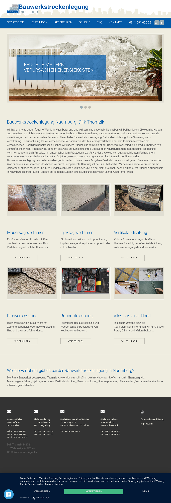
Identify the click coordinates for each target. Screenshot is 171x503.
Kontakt (115, 22)
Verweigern (42, 491)
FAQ (99, 22)
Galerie (84, 22)
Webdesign (17, 448)
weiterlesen (22, 258)
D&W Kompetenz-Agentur (22, 452)
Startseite (15, 22)
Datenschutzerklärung (152, 419)
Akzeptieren (93, 491)
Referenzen (63, 22)
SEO (29, 448)
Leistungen (39, 22)
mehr (145, 491)
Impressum (147, 423)
